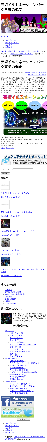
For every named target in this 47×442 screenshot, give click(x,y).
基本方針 (8, 297)
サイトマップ (10, 433)
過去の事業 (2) (10, 381)
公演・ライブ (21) (16, 333)
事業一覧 (13, 354)
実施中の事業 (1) (11, 358)
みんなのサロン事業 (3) (19, 370)
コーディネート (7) (17, 349)
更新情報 (8, 47)
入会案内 (8, 45)
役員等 (7, 301)
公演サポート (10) (16, 335)
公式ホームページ (12, 43)
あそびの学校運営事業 (18, 388)
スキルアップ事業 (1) (18, 377)
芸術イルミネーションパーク (21, 54)
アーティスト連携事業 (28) (20, 384)
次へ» (8, 148)
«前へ (3, 148)
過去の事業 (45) (16, 356)
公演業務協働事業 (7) (18, 361)
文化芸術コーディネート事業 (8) (22, 386)
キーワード (9, 331)
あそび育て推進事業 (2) (19, 393)
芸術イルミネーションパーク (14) (23, 345)
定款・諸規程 (10, 299)
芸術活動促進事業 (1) (18, 368)
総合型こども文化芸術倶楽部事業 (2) (24, 372)
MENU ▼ (4, 36)
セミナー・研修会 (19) (18, 342)
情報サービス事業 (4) (18, 375)
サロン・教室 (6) (16, 338)
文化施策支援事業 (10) (18, 365)
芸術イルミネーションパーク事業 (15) (24, 363)
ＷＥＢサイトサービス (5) (20, 351)
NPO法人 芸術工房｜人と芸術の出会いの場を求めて (21, 51)
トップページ (10, 40)
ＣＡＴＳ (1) (14, 340)
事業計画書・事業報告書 (14, 294)
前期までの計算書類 (13, 292)
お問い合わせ (10, 303)
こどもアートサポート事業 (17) (22, 391)
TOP (12, 148)
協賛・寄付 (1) (15, 347)
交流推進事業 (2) (16, 379)
